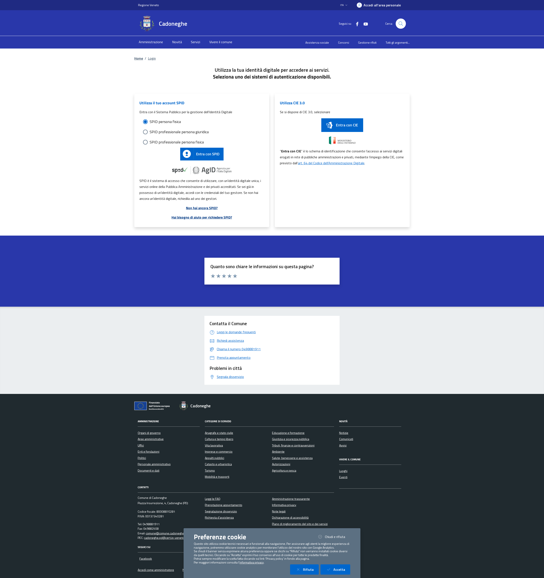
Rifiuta (311, 569)
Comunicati (346, 439)
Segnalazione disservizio (221, 511)
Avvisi (343, 445)
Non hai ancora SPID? (202, 207)
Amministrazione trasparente (291, 498)
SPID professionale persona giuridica (179, 132)
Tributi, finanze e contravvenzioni (293, 445)
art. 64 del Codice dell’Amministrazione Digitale (331, 163)
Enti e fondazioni (148, 451)
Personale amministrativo (154, 464)
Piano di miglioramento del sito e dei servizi (300, 524)
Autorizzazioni (281, 464)
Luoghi (343, 471)
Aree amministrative (151, 439)
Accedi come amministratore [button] (156, 570)
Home (138, 58)
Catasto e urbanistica (218, 464)
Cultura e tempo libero (219, 439)
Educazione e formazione (288, 433)
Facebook (145, 558)
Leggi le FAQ (212, 498)
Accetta (341, 569)
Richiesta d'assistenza (219, 517)
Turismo (210, 470)
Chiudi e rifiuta (337, 536)
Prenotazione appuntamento (223, 505)
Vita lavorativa (214, 445)
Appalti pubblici (214, 458)
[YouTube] (364, 23)
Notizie (343, 433)
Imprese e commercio (218, 451)
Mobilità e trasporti (217, 476)
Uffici (141, 445)
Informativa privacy (284, 505)
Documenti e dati (148, 470)
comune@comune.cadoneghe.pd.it (168, 533)
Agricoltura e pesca (284, 470)
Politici (142, 458)
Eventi (343, 477)
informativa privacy (251, 562)
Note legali (279, 511)
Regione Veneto (148, 5)
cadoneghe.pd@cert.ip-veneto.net (166, 537)
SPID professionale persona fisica (177, 142)
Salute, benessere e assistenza (292, 458)
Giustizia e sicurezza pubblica (290, 439)
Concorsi (343, 42)
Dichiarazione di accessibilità (290, 517)
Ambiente (278, 451)
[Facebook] (355, 23)
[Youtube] (157, 559)
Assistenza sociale (317, 42)
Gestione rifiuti (367, 42)
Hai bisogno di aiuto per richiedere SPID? (201, 217)
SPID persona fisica (165, 121)
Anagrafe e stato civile (219, 433)
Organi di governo (149, 433)
